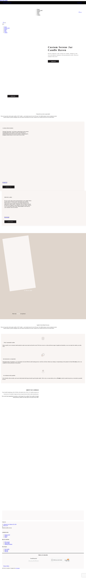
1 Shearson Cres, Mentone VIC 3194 (9, 524)
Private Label (7, 534)
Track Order (7, 543)
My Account (79, 2)
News (6, 537)
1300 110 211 (5, 525)
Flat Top (6, 551)
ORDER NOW (53, 61)
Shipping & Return (8, 544)
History (6, 535)
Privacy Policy (6, 565)
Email (33, 558)
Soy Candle (7, 549)
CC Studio (18, 568)
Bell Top (6, 550)
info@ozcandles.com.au (7, 2)
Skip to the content (3, 0)
